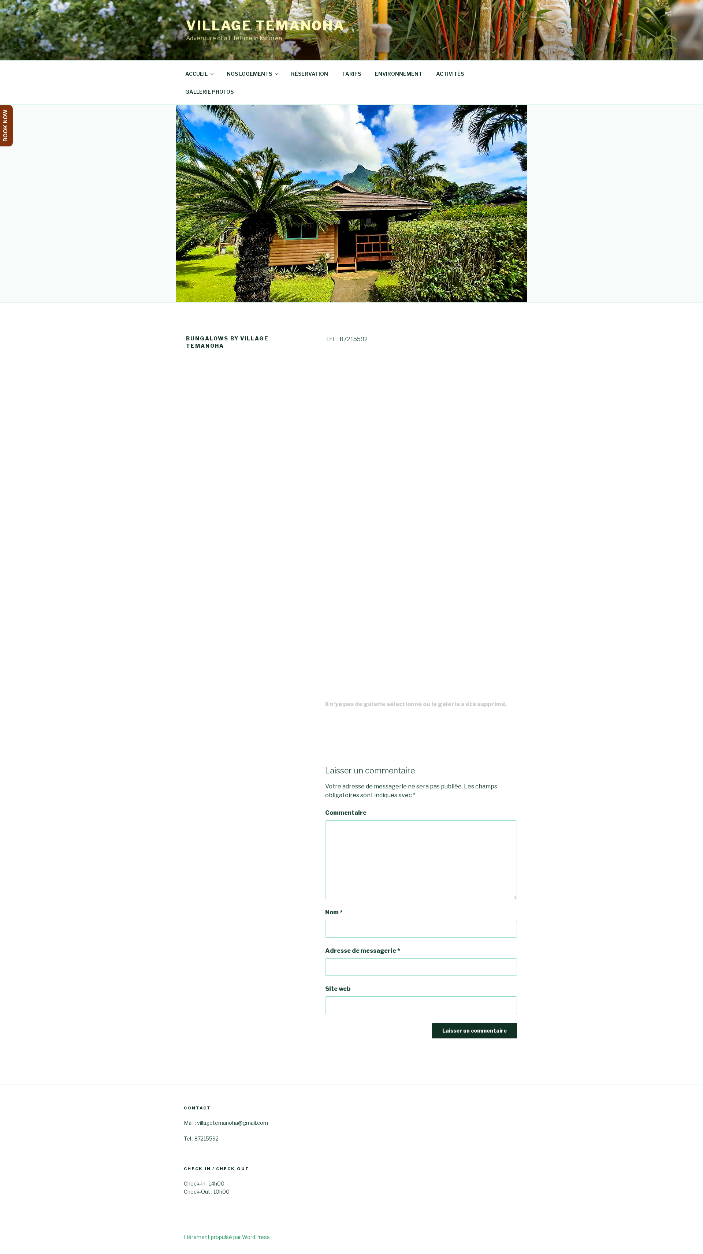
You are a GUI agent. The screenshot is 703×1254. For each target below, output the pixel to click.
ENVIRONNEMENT (398, 74)
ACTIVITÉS (450, 74)
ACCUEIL (196, 74)
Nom (334, 912)
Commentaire (346, 812)
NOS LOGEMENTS (249, 74)
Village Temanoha (265, 26)
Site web (337, 988)
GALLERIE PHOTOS (209, 92)
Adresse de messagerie (362, 950)
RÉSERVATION (309, 74)
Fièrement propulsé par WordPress (227, 1237)
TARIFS (351, 74)
